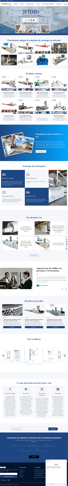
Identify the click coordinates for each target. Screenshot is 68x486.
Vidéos (21, 4)
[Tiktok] (62, 0)
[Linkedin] (58, 0)
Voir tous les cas (34, 255)
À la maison (21, 469)
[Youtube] (60, 0)
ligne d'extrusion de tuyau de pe (39, 471)
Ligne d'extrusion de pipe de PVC (40, 469)
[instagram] (9, 480)
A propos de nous (30, 4)
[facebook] (0, 480)
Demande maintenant (8, 96)
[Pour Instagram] (66, 244)
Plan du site (21, 477)
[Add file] (47, 484)
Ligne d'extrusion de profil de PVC (40, 473)
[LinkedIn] (66, 239)
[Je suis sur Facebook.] (66, 237)
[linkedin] (4, 480)
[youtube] (2, 480)
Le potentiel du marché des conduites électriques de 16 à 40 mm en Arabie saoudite (54, 321)
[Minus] (65, 461)
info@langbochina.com (11, 0)
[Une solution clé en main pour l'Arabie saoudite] (42, 243)
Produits (16, 4)
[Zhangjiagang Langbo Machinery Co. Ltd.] (4, 4)
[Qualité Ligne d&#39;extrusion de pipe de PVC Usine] (34, 20)
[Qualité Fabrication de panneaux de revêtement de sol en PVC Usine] (9, 106)
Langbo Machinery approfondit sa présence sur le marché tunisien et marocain (12, 320)
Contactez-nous (21, 475)
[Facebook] (57, 0)
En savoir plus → (12, 327)
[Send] (65, 484)
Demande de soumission (48, 4)
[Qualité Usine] (42, 106)
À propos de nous (41, 151)
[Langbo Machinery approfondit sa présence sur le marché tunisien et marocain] (10, 228)
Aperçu (9, 4)
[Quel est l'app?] (66, 249)
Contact (38, 4)
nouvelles (59, 4)
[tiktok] (6, 480)
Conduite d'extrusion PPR (38, 475)
